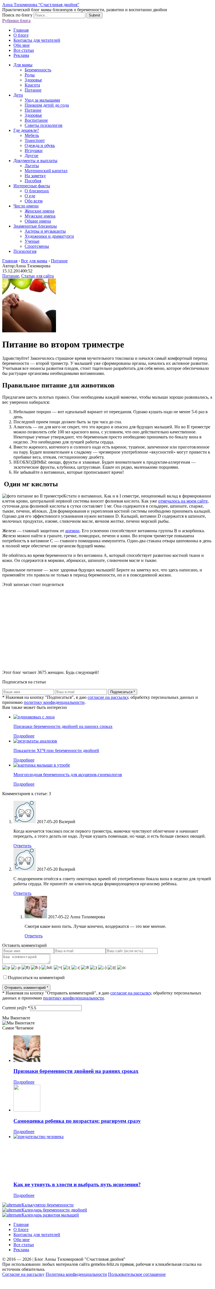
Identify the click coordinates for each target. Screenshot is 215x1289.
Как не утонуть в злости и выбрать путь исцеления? (77, 1184)
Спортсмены (37, 246)
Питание (33, 90)
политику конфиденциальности (54, 702)
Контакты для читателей (36, 40)
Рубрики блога (16, 20)
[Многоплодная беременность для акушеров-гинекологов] (41, 765)
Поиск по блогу (17, 15)
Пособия (33, 180)
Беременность (38, 69)
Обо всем (34, 201)
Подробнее (23, 736)
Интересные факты (31, 185)
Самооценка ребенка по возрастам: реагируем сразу (77, 1121)
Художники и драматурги (49, 236)
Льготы (32, 165)
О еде (30, 195)
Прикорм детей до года (47, 105)
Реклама (21, 55)
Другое (31, 155)
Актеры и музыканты (45, 231)
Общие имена (38, 221)
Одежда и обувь (40, 145)
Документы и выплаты (35, 160)
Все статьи (23, 50)
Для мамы (22, 64)
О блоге (21, 35)
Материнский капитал (46, 170)
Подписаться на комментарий (36, 977)
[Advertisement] (107, 626)
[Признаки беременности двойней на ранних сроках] (34, 716)
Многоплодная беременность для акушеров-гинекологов (67, 774)
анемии (72, 530)
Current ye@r (16, 1007)
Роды (30, 75)
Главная (21, 30)
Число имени (26, 206)
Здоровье (33, 80)
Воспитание (36, 120)
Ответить (22, 845)
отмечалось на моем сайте (183, 501)
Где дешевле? (26, 130)
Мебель (32, 135)
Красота (32, 85)
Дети (18, 95)
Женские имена (39, 211)
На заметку (35, 175)
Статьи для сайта (37, 276)
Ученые (32, 241)
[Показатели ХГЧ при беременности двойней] (35, 741)
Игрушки (34, 150)
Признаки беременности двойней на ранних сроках (63, 726)
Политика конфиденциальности (76, 1274)
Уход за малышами (42, 100)
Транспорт (35, 140)
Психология (24, 251)
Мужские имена (40, 216)
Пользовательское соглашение (137, 1274)
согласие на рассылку (108, 697)
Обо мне (21, 45)
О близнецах (37, 190)
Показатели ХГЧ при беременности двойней (56, 750)
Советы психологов (43, 125)
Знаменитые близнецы (35, 226)
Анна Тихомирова (87, 916)
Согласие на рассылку (23, 1274)
